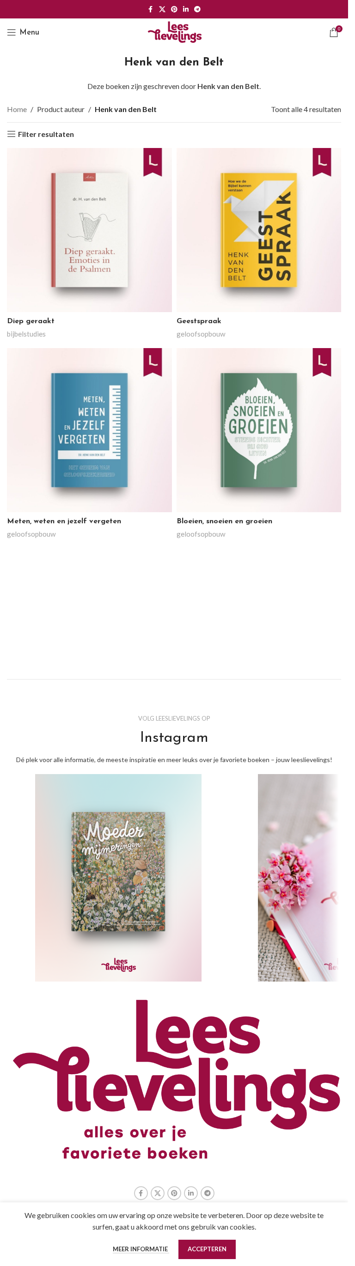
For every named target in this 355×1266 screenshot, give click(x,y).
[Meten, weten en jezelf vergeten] (89, 430)
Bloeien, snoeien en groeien (224, 521)
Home (17, 109)
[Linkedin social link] (185, 9)
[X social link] (162, 9)
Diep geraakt (31, 321)
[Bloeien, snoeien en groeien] (259, 430)
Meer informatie (141, 1249)
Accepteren (207, 1249)
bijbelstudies (26, 334)
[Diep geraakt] (89, 230)
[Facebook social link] (150, 9)
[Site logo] (174, 31)
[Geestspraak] (259, 230)
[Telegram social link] (197, 9)
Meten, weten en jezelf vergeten (64, 521)
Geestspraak (199, 321)
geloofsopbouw (201, 334)
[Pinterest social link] (174, 9)
